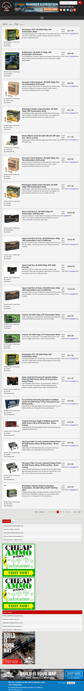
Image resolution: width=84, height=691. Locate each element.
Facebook (64, 10)
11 (63, 512)
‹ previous (41, 512)
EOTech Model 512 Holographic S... (14, 536)
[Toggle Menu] (42, 17)
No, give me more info (15, 689)
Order (16, 24)
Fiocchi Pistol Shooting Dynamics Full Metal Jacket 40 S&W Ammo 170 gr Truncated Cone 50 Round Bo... (41, 402)
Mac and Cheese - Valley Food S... (13, 539)
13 (68, 512)
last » (79, 512)
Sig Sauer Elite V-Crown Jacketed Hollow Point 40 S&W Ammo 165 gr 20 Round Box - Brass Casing (41, 444)
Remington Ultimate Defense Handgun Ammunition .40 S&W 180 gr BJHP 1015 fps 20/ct (40, 488)
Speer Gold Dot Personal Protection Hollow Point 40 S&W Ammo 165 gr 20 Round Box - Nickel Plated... (40, 379)
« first (35, 512)
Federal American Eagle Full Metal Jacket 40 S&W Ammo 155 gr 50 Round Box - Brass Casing (40, 423)
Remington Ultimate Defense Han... (14, 532)
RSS (61, 10)
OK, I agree (62, 683)
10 (60, 512)
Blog (13, 521)
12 (66, 512)
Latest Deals (7, 521)
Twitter (68, 10)
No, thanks (71, 683)
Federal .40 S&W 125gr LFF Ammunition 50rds (41, 315)
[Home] (6, 6)
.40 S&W (72, 33)
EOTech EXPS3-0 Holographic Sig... (14, 526)
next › (75, 512)
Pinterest (75, 10)
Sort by (5, 24)
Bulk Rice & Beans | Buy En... (12, 529)
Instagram (71, 10)
